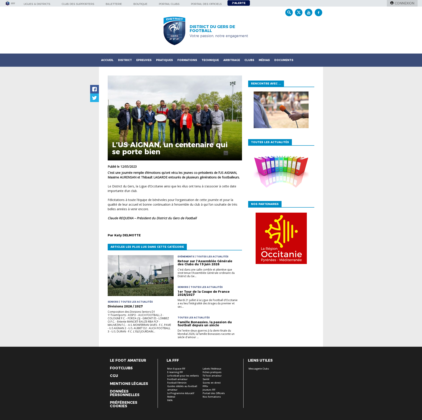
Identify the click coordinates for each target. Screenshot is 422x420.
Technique (210, 60)
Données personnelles (124, 393)
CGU (114, 376)
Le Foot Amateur (128, 360)
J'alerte (239, 3)
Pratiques (164, 60)
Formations (187, 60)
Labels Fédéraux (212, 368)
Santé (206, 379)
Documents (283, 60)
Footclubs (121, 368)
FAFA (170, 400)
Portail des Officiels (214, 393)
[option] (281, 239)
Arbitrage (231, 60)
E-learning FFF (175, 372)
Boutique (140, 4)
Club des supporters (78, 4)
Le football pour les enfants (183, 375)
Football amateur (177, 379)
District (125, 60)
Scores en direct (212, 382)
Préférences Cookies (123, 404)
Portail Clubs (169, 4)
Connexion (404, 3)
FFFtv (205, 386)
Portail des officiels (206, 4)
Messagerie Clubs (259, 368)
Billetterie (114, 4)
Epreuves (144, 60)
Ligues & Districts (37, 4)
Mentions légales (129, 384)
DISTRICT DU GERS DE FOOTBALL (212, 28)
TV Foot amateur (212, 375)
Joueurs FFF (209, 389)
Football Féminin (177, 382)
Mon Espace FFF (176, 368)
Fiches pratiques (212, 372)
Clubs (249, 60)
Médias (264, 60)
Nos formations (212, 396)
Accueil (107, 60)
